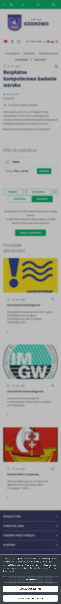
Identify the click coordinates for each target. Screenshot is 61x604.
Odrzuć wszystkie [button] (30, 588)
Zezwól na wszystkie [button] (30, 598)
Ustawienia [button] (30, 579)
